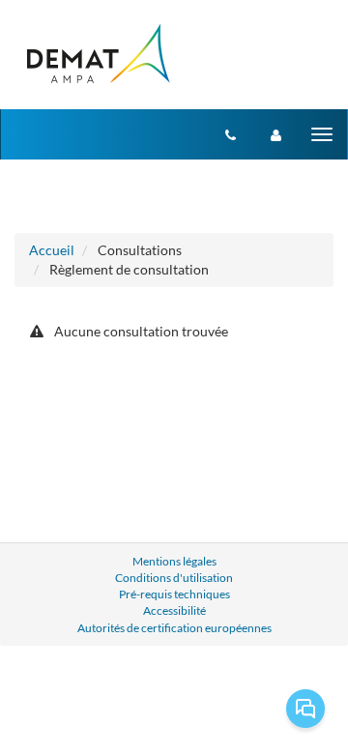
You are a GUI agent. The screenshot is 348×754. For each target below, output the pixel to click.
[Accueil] (97, 55)
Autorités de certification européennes (174, 628)
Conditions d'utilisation (174, 577)
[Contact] (230, 134)
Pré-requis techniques (174, 594)
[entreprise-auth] (276, 134)
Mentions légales (174, 561)
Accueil (51, 250)
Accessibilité (174, 610)
